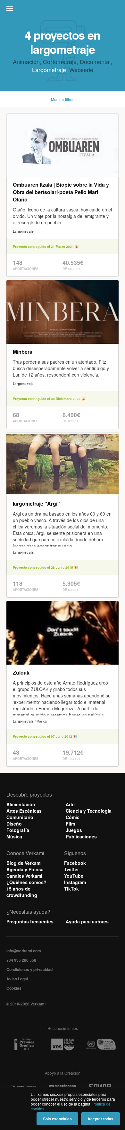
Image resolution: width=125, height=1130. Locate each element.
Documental (95, 61)
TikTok (71, 888)
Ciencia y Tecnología (89, 811)
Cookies (13, 988)
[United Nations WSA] (100, 1044)
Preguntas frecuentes (30, 921)
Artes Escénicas (24, 811)
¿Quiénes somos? (26, 882)
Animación (26, 61)
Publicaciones (81, 836)
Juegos (74, 830)
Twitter (71, 869)
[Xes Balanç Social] (62, 1044)
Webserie (81, 69)
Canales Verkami (24, 876)
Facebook (75, 863)
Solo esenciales (57, 1119)
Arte (70, 804)
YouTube (73, 876)
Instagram (75, 882)
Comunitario (19, 817)
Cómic (72, 817)
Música (14, 836)
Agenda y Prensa (25, 869)
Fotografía (17, 830)
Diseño (14, 823)
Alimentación (20, 804)
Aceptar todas (100, 1119)
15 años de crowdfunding (21, 891)
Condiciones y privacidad (29, 969)
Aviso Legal (17, 979)
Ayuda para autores (87, 921)
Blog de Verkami (24, 863)
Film (70, 823)
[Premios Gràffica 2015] (24, 1044)
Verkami (63, 10)
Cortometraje (60, 61)
